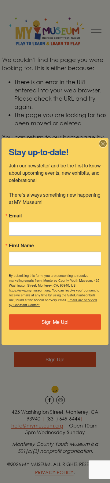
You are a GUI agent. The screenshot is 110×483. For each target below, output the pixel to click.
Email (15, 215)
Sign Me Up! (55, 321)
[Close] (103, 143)
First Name (21, 245)
